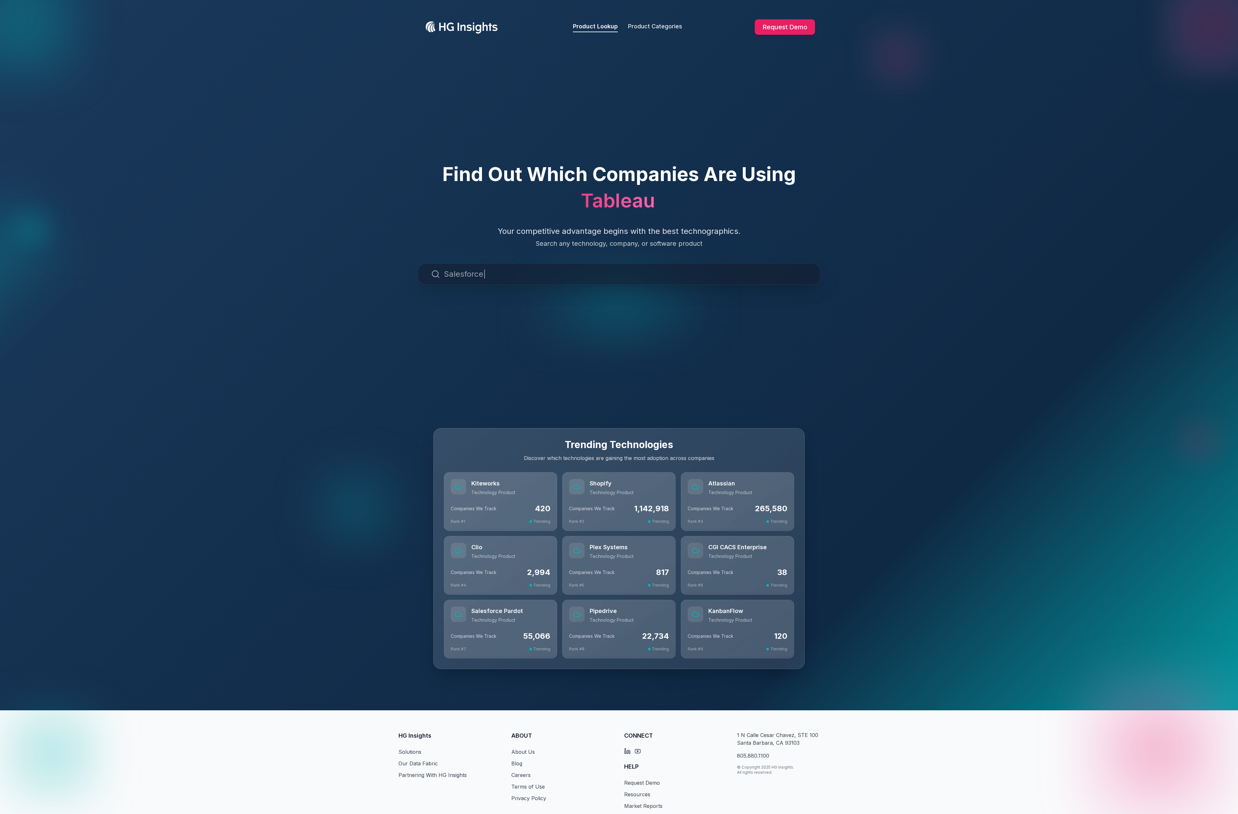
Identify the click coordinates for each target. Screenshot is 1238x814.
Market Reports (643, 806)
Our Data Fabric (418, 763)
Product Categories (655, 26)
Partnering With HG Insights (432, 775)
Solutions (409, 752)
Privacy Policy (528, 798)
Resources (637, 794)
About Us (523, 752)
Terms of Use (528, 786)
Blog (516, 763)
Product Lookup (595, 26)
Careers (521, 775)
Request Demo (784, 27)
